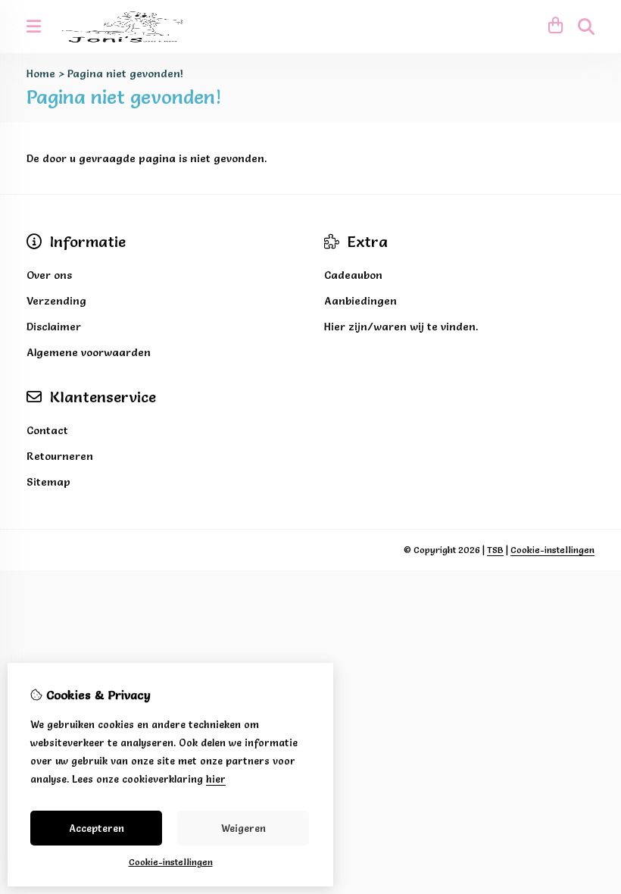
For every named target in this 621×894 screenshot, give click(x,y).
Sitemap (48, 482)
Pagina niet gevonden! (125, 73)
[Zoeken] (586, 26)
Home (41, 73)
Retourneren (60, 456)
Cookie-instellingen (552, 549)
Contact (47, 430)
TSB (495, 549)
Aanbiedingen (360, 301)
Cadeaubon (353, 275)
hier (216, 779)
